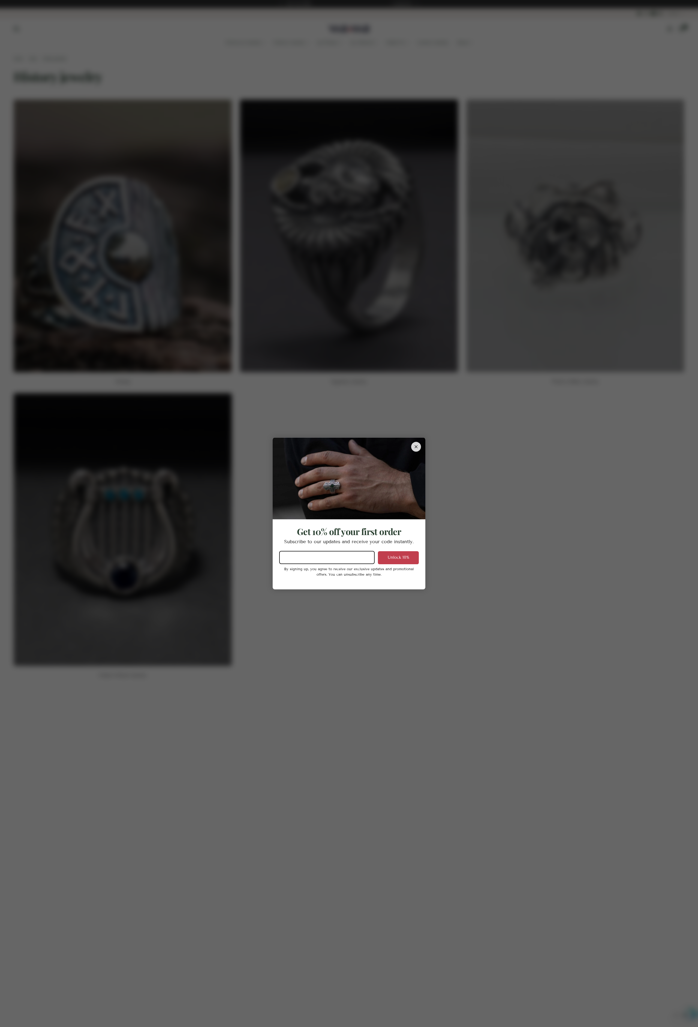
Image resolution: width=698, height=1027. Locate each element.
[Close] (416, 447)
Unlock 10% (398, 557)
